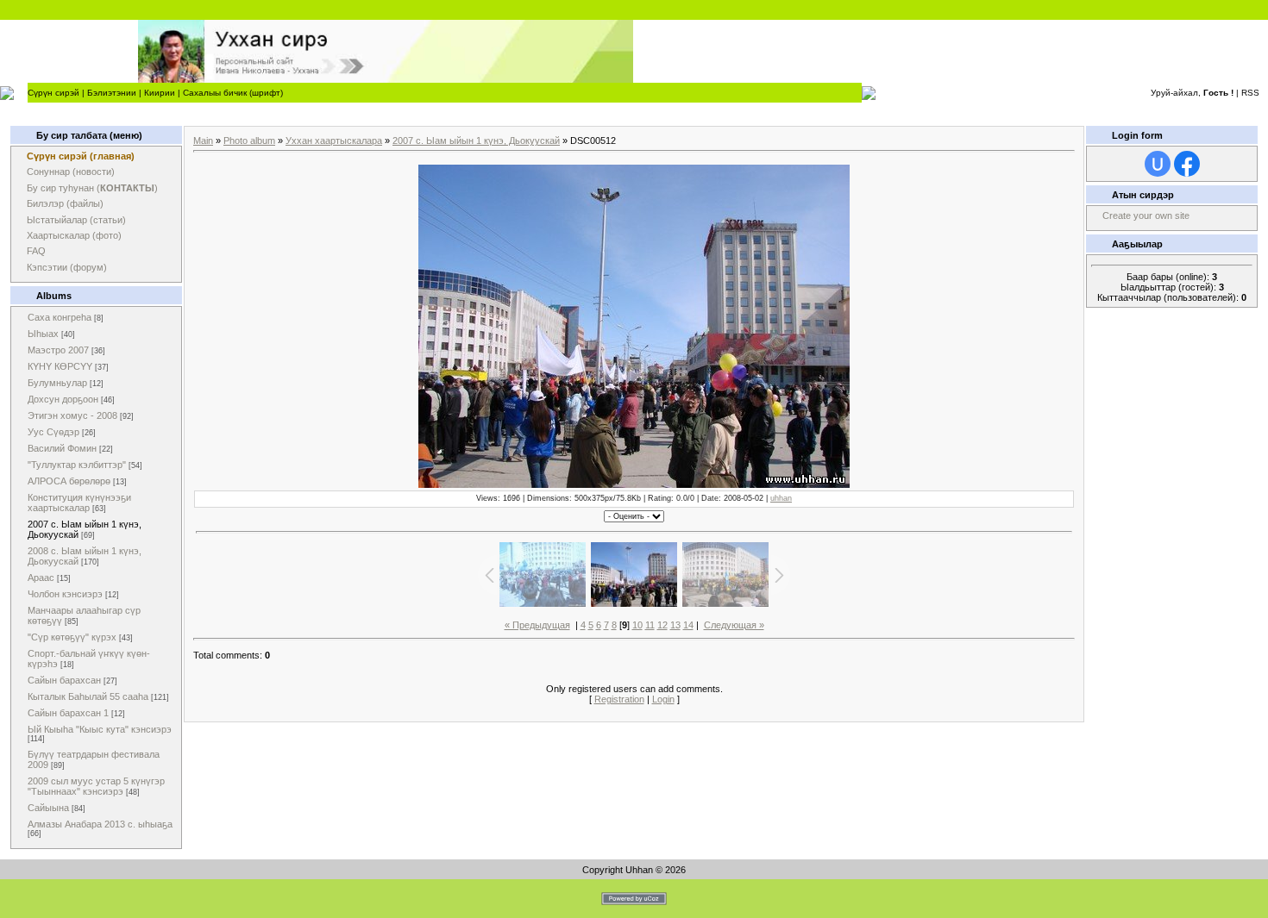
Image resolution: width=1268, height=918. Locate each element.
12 (662, 625)
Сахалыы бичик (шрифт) (233, 92)
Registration (619, 699)
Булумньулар (57, 383)
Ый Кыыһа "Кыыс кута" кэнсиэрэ (100, 729)
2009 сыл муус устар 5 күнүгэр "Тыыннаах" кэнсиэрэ (96, 786)
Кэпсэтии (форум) (67, 267)
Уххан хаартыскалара (334, 140)
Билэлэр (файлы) (65, 203)
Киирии (159, 92)
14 (688, 625)
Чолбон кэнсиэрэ (65, 594)
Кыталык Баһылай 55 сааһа (88, 696)
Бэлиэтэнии (111, 92)
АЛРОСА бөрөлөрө (69, 481)
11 (650, 625)
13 (675, 625)
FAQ (36, 251)
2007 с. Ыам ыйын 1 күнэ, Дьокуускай (476, 140)
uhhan (781, 498)
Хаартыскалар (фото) (74, 235)
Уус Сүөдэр (53, 432)
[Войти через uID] (1158, 164)
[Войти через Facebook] (1187, 164)
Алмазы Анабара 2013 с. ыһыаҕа (100, 824)
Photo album (249, 140)
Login (663, 699)
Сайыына (48, 807)
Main (203, 140)
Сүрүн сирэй (53, 92)
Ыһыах (43, 333)
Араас (41, 577)
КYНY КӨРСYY (60, 366)
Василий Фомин (62, 448)
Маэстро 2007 (58, 350)
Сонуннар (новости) (71, 171)
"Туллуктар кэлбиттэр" (77, 464)
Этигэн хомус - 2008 (72, 415)
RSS (1250, 92)
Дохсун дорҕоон (63, 399)
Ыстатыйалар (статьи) (76, 220)
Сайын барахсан (64, 680)
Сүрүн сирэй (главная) (81, 156)
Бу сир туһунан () (92, 188)
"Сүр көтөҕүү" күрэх (72, 637)
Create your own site (1146, 215)
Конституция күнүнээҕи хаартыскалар (79, 502)
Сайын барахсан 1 (68, 713)
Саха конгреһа (59, 317)
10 (637, 625)
